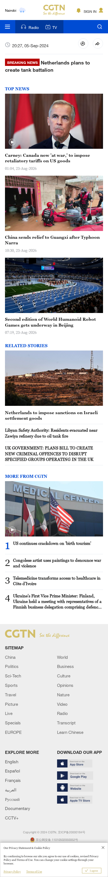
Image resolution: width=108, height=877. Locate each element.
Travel (10, 694)
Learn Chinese (70, 732)
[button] (12, 142)
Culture (63, 675)
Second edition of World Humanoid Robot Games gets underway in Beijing (50, 322)
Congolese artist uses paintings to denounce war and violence (57, 563)
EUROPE (13, 732)
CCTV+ (12, 817)
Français (13, 780)
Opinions (65, 685)
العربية (10, 789)
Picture (11, 704)
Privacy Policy (12, 871)
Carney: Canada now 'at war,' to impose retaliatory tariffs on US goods (47, 158)
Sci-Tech (13, 675)
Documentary (17, 808)
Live (8, 713)
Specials (13, 722)
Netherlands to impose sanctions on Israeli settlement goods (51, 415)
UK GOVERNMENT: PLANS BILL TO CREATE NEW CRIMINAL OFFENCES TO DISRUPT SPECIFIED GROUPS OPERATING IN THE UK (49, 453)
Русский (12, 799)
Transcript (66, 722)
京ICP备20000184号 (71, 832)
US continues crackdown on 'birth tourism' (52, 543)
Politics (12, 666)
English (11, 761)
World (62, 657)
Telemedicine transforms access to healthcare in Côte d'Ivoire (57, 580)
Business (65, 666)
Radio (34, 27)
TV (54, 27)
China (10, 657)
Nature (63, 694)
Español (12, 770)
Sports (11, 685)
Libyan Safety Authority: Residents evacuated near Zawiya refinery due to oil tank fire (51, 433)
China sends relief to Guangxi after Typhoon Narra (52, 240)
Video (62, 704)
